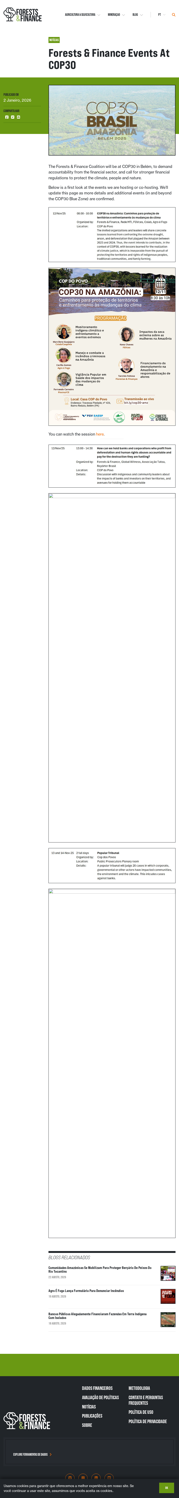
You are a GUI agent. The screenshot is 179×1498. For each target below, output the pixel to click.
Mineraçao (114, 15)
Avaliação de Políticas (100, 1397)
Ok (166, 1488)
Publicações (92, 1415)
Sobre (87, 1425)
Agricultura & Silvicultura (80, 15)
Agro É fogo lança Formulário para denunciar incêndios (86, 1291)
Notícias (89, 1406)
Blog (135, 15)
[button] (6, 117)
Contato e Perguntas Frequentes (146, 1400)
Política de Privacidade (148, 1421)
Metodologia (139, 1388)
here (100, 434)
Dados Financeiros (97, 1388)
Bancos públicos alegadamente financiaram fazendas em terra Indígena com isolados (97, 1316)
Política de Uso (141, 1412)
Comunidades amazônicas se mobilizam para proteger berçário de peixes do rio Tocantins (99, 1270)
